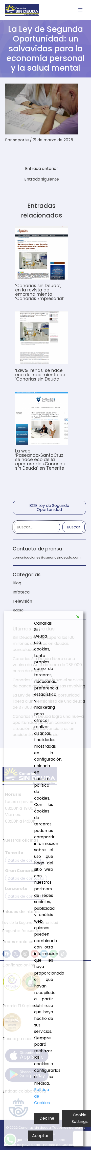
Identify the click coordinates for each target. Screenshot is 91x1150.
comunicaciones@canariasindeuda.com (47, 557)
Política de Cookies (42, 1096)
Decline (46, 1118)
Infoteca (21, 592)
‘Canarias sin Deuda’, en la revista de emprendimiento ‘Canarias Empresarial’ (39, 292)
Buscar (73, 527)
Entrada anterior (41, 169)
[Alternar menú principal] (80, 9)
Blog (17, 583)
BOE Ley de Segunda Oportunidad (49, 507)
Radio (18, 610)
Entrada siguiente (41, 179)
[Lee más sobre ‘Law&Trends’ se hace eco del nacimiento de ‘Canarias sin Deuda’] (41, 338)
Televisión (22, 601)
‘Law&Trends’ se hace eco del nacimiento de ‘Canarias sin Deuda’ (40, 374)
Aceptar (40, 1136)
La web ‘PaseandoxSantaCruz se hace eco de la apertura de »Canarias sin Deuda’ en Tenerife (40, 459)
